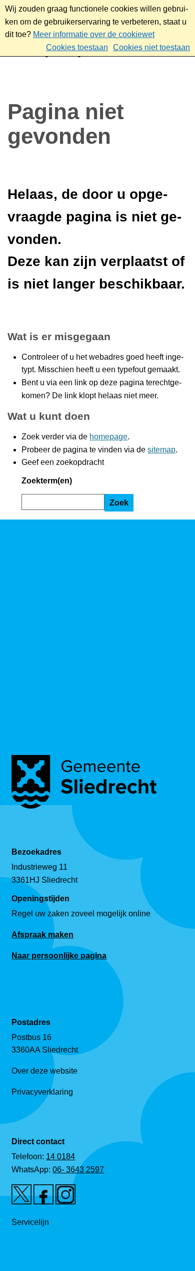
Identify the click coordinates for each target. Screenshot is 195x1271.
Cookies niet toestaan (151, 47)
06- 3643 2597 (78, 1169)
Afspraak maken (43, 934)
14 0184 (60, 1156)
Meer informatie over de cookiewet (93, 34)
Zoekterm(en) (47, 480)
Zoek (119, 502)
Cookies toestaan (77, 47)
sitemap (162, 449)
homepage (109, 436)
